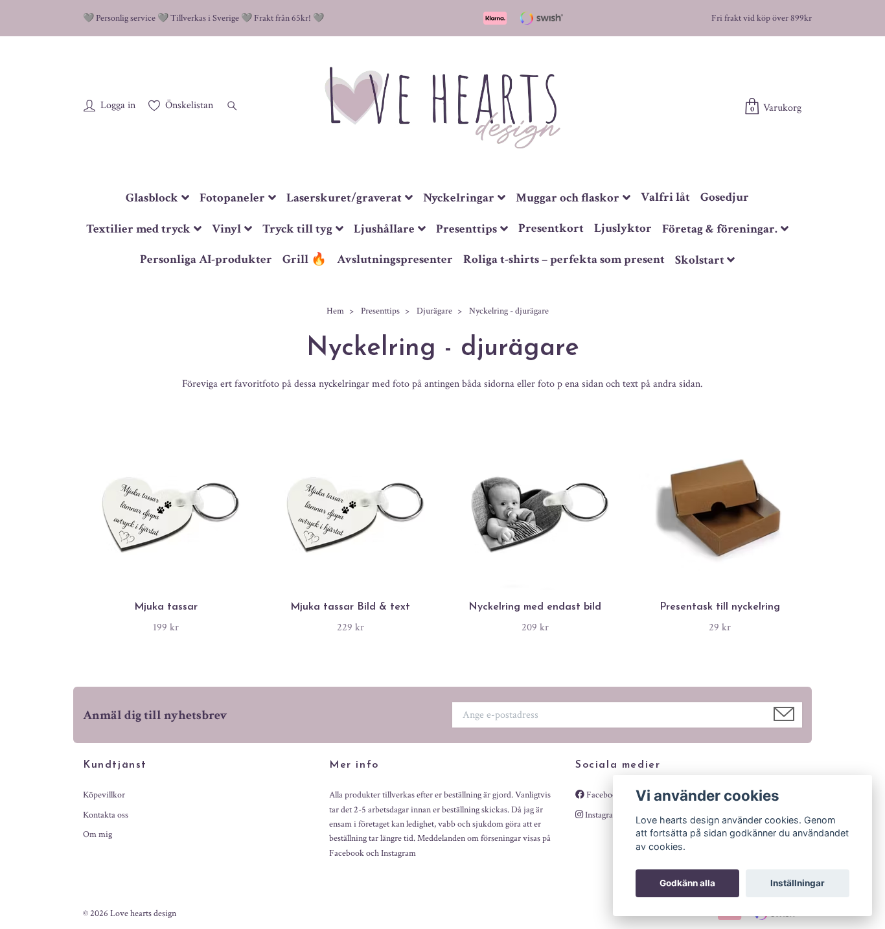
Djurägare (434, 311)
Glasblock (152, 198)
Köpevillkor (104, 795)
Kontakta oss (105, 815)
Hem (335, 311)
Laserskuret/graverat (344, 198)
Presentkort (551, 228)
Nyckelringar (458, 198)
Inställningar (797, 883)
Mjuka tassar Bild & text (350, 607)
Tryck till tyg (297, 229)
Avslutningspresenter (395, 259)
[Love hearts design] (442, 107)
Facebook (602, 795)
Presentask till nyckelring (720, 607)
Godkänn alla (687, 883)
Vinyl (226, 229)
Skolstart (699, 260)
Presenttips (466, 229)
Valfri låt (665, 197)
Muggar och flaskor (567, 198)
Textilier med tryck (138, 229)
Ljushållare (384, 229)
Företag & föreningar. (719, 229)
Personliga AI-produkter (206, 259)
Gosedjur (724, 197)
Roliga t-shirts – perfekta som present (564, 259)
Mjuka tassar (166, 607)
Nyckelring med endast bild (534, 607)
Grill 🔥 (304, 259)
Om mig (97, 834)
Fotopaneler (232, 198)
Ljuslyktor (623, 228)
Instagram (601, 815)
